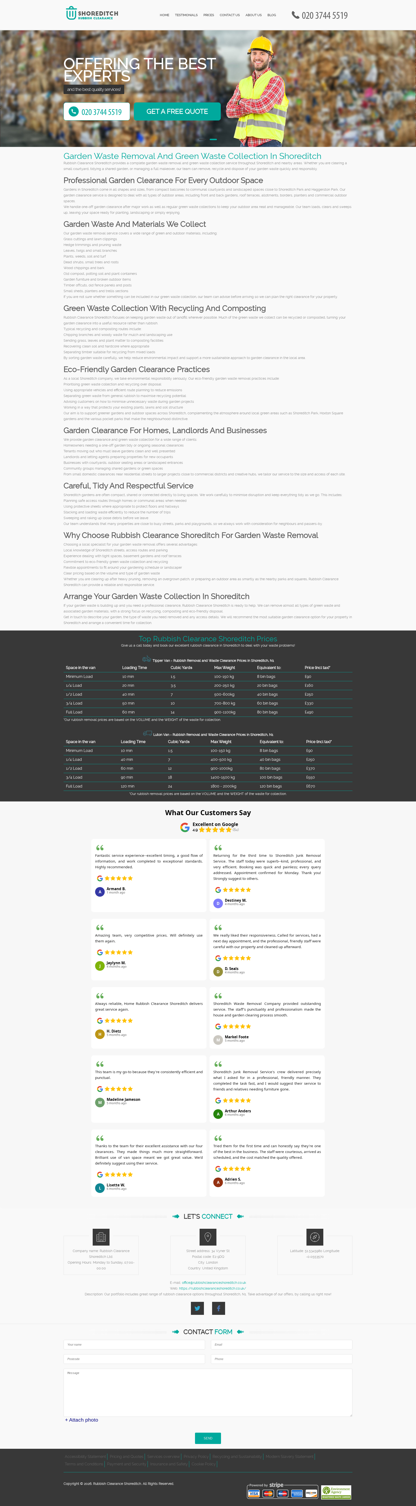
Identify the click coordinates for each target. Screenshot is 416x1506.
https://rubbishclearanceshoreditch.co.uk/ (212, 1288)
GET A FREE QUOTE (177, 111)
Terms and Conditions (84, 1464)
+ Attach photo (81, 1420)
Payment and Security (126, 1464)
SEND (208, 1438)
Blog (271, 15)
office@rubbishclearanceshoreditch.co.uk (214, 1283)
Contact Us (230, 15)
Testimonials (186, 15)
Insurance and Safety (169, 1464)
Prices (208, 15)
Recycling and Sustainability (237, 1456)
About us (254, 15)
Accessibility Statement (85, 1456)
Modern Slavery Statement (289, 1456)
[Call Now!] (325, 15)
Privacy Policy (196, 1456)
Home (164, 15)
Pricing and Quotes (126, 1456)
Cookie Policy (204, 1464)
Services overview (163, 1456)
